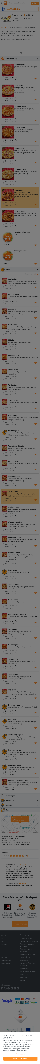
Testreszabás (20, 1054)
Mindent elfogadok (20, 1058)
